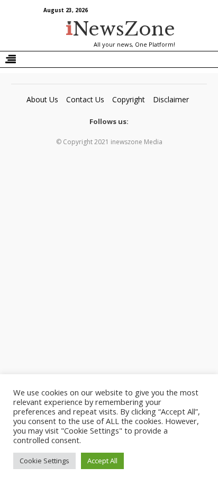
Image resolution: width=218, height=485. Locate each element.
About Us (42, 99)
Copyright (128, 99)
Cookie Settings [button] (44, 460)
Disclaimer (171, 99)
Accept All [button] (102, 460)
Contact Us (85, 99)
